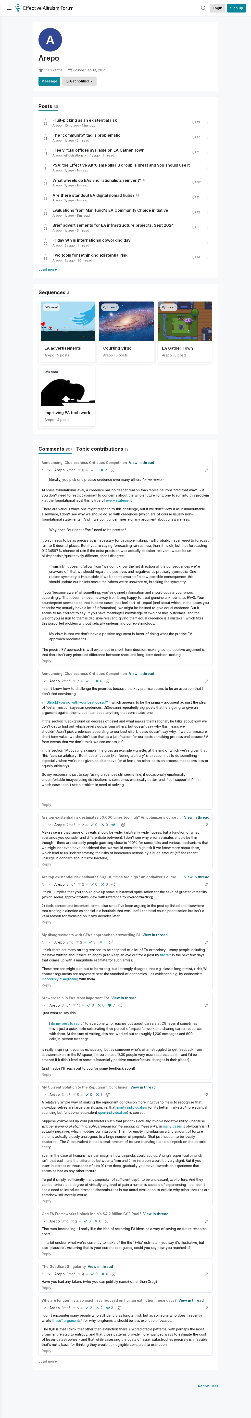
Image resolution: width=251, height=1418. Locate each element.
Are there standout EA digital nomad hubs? (93, 195)
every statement (119, 500)
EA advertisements (63, 348)
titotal (164, 955)
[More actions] (207, 122)
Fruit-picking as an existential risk (84, 120)
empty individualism (131, 1107)
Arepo (57, 125)
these (56, 1320)
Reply (46, 661)
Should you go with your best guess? (77, 702)
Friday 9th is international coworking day (91, 240)
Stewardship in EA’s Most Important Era (75, 998)
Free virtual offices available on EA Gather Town (98, 150)
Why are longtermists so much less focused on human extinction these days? (109, 1300)
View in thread (141, 462)
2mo (70, 942)
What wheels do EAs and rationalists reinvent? (96, 180)
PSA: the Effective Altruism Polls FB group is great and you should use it (121, 165)
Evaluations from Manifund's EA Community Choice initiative (110, 210)
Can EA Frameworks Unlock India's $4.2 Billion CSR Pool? (91, 1214)
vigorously (50, 979)
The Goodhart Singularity (64, 1266)
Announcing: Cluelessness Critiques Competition (84, 462)
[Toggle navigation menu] (9, 8)
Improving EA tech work (67, 412)
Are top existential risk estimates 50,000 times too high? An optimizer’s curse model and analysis (126, 817)
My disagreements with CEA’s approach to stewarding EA (91, 935)
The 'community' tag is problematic (86, 135)
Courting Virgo (117, 348)
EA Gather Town (177, 348)
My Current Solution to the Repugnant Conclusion (85, 1087)
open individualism (112, 1112)
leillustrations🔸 (75, 155)
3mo (65, 1221)
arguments (72, 1320)
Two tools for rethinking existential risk (89, 255)
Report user (208, 1386)
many (167, 1126)
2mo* (71, 470)
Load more (47, 269)
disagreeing (69, 979)
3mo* (66, 1005)
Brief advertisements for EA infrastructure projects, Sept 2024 (113, 225)
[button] (43, 470)
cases (177, 1126)
